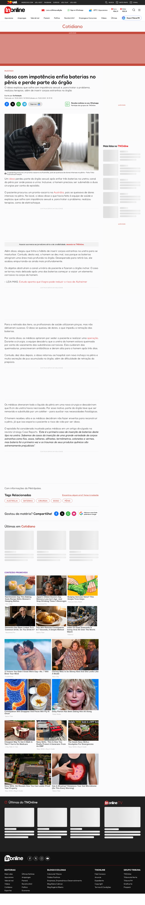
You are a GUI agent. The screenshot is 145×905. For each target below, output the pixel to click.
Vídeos (103, 18)
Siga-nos (33, 104)
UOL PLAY (64, 2)
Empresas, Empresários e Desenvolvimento (64, 880)
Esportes (8, 890)
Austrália (59, 192)
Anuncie (98, 877)
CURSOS (56, 2)
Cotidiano (72, 26)
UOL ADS (73, 2)
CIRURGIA (42, 500)
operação (92, 337)
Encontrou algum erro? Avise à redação (80, 495)
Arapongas (22, 18)
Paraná (46, 18)
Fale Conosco (100, 874)
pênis (67, 500)
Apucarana (9, 18)
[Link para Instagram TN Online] (41, 858)
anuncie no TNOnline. (75, 244)
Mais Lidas (9, 874)
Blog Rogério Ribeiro (55, 887)
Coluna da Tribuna (54, 874)
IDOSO (56, 500)
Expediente (99, 880)
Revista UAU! (69, 18)
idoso (12, 178)
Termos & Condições (103, 887)
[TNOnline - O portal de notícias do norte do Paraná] (15, 10)
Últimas (114, 18)
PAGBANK (47, 2)
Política (57, 18)
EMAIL (135, 2)
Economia (26, 890)
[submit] (134, 10)
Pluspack (127, 887)
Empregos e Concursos (88, 18)
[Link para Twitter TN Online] (36, 858)
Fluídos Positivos (53, 877)
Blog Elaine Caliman (55, 884)
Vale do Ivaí (35, 18)
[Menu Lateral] (139, 10)
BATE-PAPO (123, 2)
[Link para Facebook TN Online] (30, 858)
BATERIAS (28, 500)
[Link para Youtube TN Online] (47, 858)
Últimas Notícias (28, 874)
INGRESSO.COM (27, 2)
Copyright (99, 884)
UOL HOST (38, 2)
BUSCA (111, 2)
